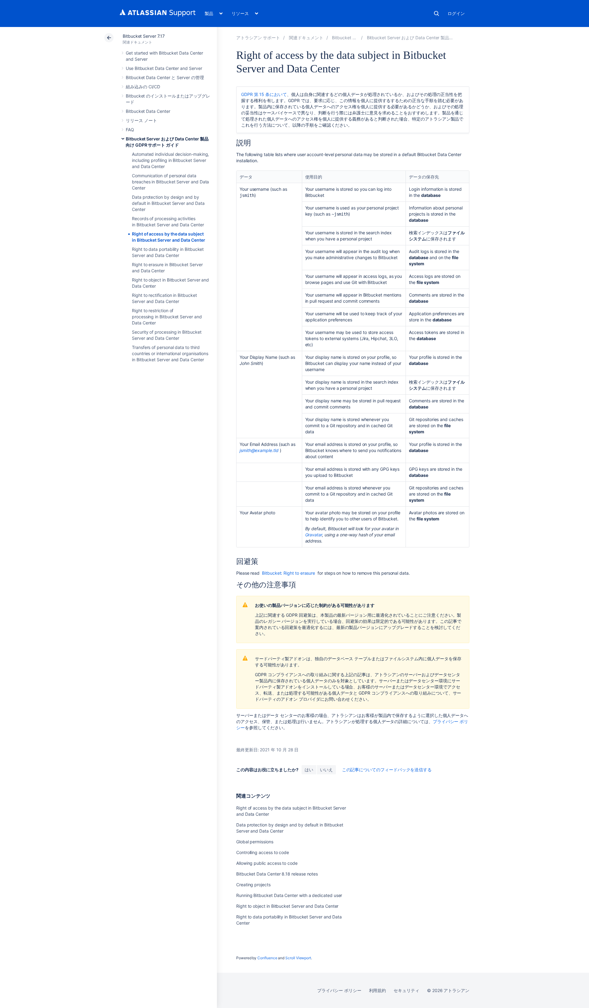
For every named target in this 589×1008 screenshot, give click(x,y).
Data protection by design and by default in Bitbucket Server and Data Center (168, 203)
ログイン (456, 13)
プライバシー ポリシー (339, 990)
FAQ (130, 129)
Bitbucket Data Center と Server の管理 (165, 77)
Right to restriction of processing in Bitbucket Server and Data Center (167, 316)
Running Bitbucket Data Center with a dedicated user (289, 895)
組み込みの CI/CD (143, 86)
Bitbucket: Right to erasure (288, 573)
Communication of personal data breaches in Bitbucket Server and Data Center (170, 181)
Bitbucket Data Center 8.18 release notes (277, 873)
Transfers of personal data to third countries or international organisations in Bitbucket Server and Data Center (170, 353)
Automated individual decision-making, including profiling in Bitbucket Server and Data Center (170, 160)
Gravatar (313, 534)
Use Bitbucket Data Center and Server (164, 68)
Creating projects (253, 884)
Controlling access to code (262, 852)
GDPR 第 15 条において (264, 94)
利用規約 (377, 990)
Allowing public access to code (267, 863)
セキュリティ (406, 990)
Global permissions (254, 841)
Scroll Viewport (298, 958)
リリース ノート (141, 120)
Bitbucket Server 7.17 (144, 36)
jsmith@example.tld (259, 450)
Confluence (267, 958)
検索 (436, 13)
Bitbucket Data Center (148, 111)
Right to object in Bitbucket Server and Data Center (287, 906)
